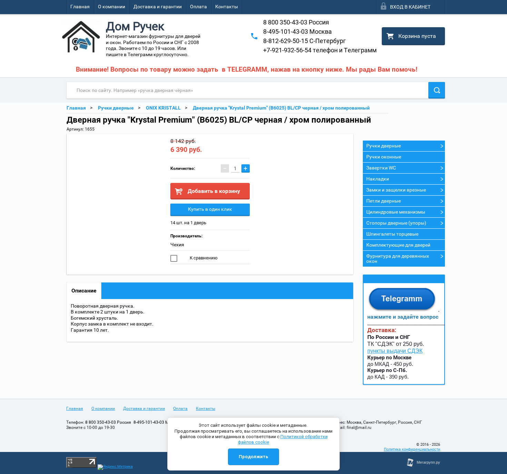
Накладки (377, 179)
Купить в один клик (210, 209)
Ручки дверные (383, 145)
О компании (111, 6)
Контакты (226, 6)
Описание (84, 290)
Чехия (177, 244)
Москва (297, 31)
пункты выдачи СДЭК (395, 351)
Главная (80, 6)
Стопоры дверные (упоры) (396, 223)
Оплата (198, 6)
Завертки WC (381, 168)
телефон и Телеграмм (320, 50)
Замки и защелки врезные (396, 190)
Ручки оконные (383, 156)
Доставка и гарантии (157, 6)
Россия (296, 22)
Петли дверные (383, 201)
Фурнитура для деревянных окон (397, 258)
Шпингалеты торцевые (392, 234)
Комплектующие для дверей (398, 245)
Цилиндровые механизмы (395, 212)
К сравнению (203, 257)
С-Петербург (304, 40)
